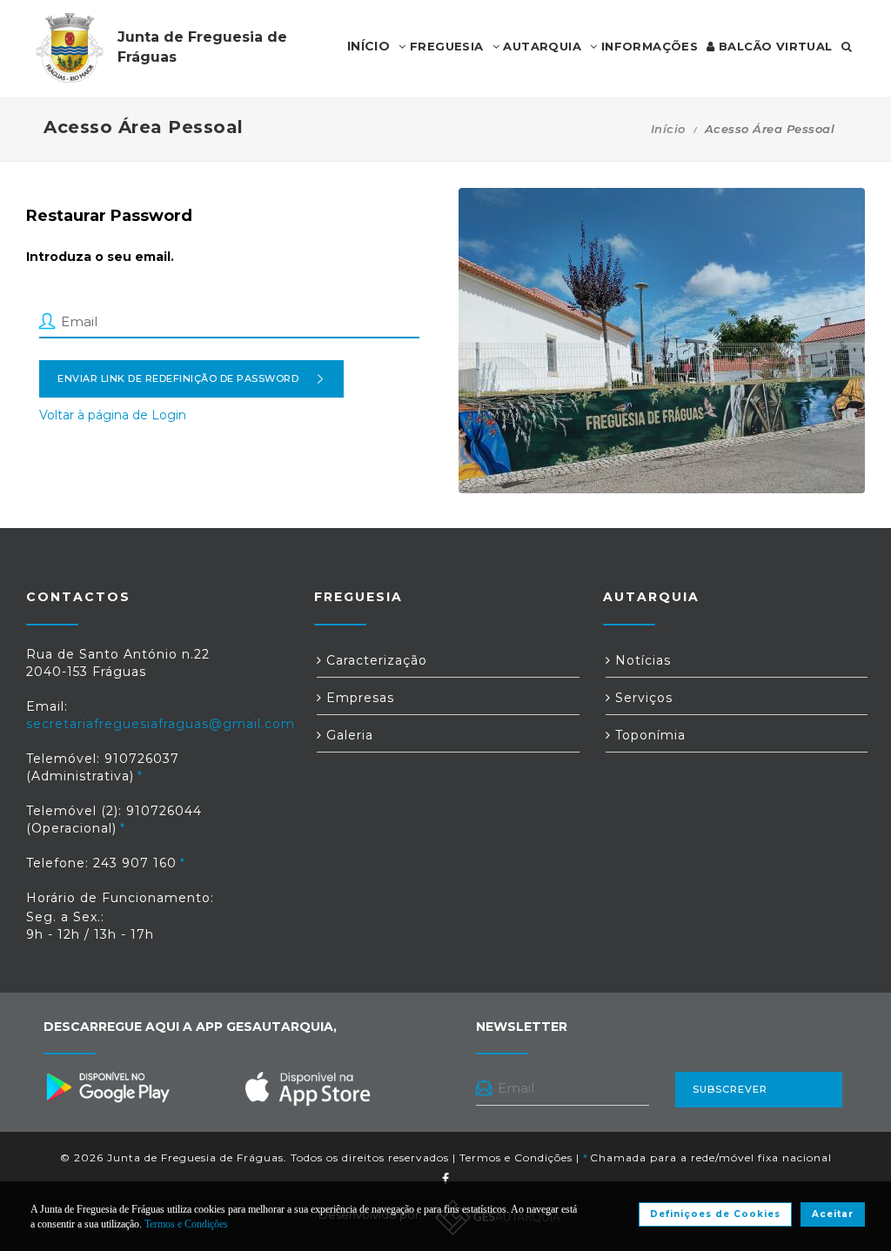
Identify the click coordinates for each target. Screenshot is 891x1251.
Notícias (641, 660)
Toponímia (648, 735)
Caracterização (374, 660)
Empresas (358, 698)
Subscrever (730, 1089)
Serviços (642, 698)
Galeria (347, 735)
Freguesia (445, 46)
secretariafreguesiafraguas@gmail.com (160, 724)
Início (668, 129)
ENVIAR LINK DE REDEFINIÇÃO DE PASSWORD (177, 378)
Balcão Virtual (774, 46)
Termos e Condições (516, 1157)
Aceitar (833, 1214)
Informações (647, 46)
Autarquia (540, 46)
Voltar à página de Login (112, 415)
